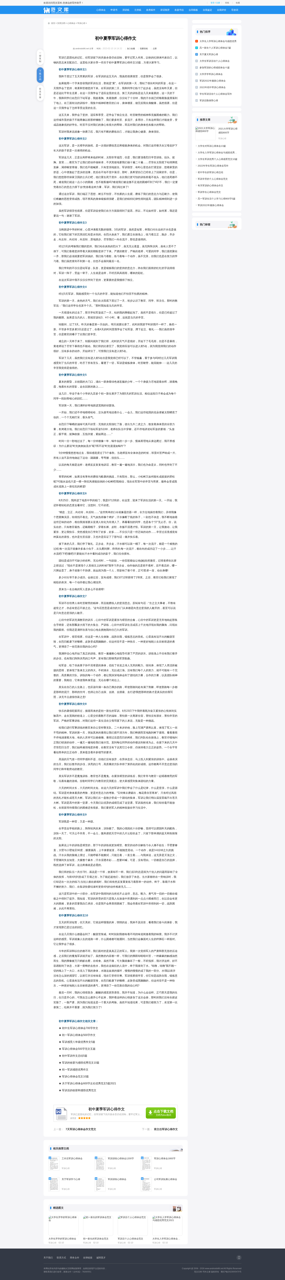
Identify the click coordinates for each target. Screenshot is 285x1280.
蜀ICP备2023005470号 (231, 1272)
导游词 (234, 10)
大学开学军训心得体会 (211, 74)
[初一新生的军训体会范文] (98, 1226)
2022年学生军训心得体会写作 (213, 165)
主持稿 (137, 10)
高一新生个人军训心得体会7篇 (215, 47)
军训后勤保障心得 (209, 100)
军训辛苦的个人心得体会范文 (213, 179)
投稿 (227, 3)
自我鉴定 (207, 10)
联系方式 (61, 1257)
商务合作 (74, 1257)
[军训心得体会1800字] (146, 1163)
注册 (218, 3)
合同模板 (193, 10)
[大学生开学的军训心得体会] (63, 1226)
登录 (213, 3)
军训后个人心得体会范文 (130, 1238)
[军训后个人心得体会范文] (133, 1226)
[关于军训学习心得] (53, 1184)
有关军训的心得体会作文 (210, 185)
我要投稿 (144, 48)
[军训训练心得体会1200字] (100, 1163)
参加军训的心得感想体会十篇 (215, 67)
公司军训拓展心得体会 (165, 1179)
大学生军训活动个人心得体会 (215, 61)
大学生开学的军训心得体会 (62, 1238)
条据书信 (179, 10)
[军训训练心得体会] (100, 1184)
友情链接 (87, 1257)
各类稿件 (150, 10)
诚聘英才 (101, 1257)
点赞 (155, 48)
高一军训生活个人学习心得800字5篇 (216, 198)
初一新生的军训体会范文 (96, 1238)
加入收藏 (131, 48)
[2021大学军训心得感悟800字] (205, 133)
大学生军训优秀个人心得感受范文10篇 (217, 159)
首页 (53, 23)
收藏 (238, 3)
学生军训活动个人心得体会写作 (216, 94)
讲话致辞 (165, 10)
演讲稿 (125, 10)
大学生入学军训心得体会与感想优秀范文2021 (167, 1238)
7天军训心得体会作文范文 (81, 1129)
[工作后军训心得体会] (53, 1163)
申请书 (114, 10)
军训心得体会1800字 (164, 1158)
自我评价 (221, 10)
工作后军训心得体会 (72, 1158)
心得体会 (101, 10)
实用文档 (61, 23)
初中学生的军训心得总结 (210, 172)
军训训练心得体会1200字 (121, 1158)
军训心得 (81, 23)
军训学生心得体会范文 (209, 192)
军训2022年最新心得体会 (213, 80)
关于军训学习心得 (71, 1179)
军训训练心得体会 (117, 1179)
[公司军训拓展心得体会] (146, 1184)
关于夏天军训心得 (209, 54)
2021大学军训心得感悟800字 (228, 130)
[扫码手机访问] (239, 1257)
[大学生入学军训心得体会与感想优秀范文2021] (167, 1226)
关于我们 (48, 1257)
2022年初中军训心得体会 (213, 87)
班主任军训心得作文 (166, 1129)
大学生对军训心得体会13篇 (212, 146)
